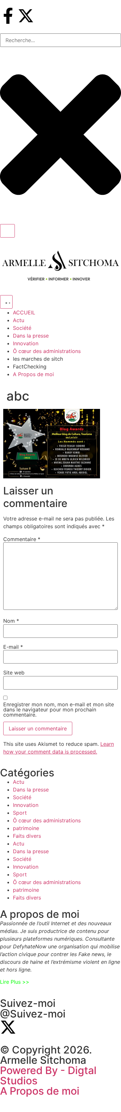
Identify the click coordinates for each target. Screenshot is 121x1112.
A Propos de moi (39, 1091)
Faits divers (27, 836)
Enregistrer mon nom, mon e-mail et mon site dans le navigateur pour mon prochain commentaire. (58, 709)
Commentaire (21, 539)
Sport (20, 812)
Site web (14, 672)
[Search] (7, 231)
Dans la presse (31, 789)
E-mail (13, 646)
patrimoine (26, 828)
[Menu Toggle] (6, 302)
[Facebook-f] (8, 16)
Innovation (25, 805)
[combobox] (60, 40)
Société (22, 797)
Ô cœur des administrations (47, 820)
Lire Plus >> (14, 982)
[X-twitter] (26, 16)
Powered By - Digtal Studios (48, 1075)
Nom (11, 620)
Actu (18, 782)
